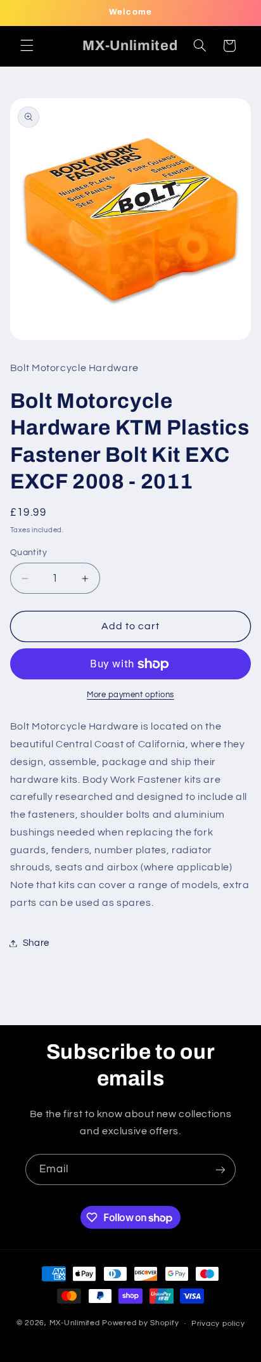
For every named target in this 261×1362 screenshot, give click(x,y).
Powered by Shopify (140, 1323)
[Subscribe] (220, 1169)
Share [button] (36, 943)
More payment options (130, 695)
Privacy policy (218, 1323)
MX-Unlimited (76, 1323)
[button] (26, 45)
